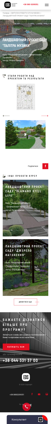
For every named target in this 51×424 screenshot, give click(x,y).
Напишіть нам (16, 347)
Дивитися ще (25, 302)
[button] (6, 116)
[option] (25, 100)
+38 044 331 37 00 (20, 360)
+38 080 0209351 (30, 4)
